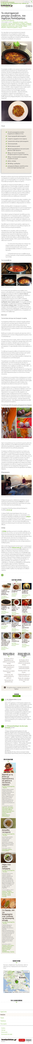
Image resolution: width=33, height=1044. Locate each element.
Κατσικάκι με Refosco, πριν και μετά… (24, 671)
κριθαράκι (28, 23)
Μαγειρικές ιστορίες (18, 22)
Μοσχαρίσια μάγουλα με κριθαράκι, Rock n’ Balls (16, 625)
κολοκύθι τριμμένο (7, 849)
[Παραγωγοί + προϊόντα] (16, 992)
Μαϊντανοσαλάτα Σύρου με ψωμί (6, 948)
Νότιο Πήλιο (10, 945)
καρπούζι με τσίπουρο (8, 811)
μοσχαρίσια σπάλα (6, 25)
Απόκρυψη (17, 696)
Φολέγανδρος (5, 816)
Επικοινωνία (4, 1032)
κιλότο (13, 25)
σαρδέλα (9, 891)
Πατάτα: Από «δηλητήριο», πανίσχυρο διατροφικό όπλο (24, 679)
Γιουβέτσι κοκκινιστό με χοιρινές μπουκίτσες (5, 592)
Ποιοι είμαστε (4, 1024)
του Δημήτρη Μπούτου (4, 626)
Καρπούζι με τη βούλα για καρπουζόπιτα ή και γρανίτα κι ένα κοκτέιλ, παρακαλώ (7, 779)
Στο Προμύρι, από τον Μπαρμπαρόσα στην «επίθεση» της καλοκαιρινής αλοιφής (14, 4)
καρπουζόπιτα (6, 815)
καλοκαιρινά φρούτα (7, 808)
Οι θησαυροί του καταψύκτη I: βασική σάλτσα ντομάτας (26, 609)
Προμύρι (4, 945)
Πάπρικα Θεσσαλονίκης (6, 951)
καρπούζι (4, 807)
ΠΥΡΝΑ (4, 531)
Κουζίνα (3, 598)
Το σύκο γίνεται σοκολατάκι (7, 2)
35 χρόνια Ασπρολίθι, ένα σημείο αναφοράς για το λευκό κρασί (8, 667)
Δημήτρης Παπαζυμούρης (8, 26)
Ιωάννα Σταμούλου (7, 946)
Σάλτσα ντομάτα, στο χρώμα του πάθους (16, 608)
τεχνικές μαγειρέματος (14, 23)
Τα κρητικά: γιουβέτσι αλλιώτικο (25, 591)
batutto (29, 25)
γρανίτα (4, 813)
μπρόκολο (4, 892)
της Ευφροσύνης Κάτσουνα (26, 595)
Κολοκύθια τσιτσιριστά (6, 831)
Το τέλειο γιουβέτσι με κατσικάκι (25, 641)
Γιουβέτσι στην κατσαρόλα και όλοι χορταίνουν (26, 625)
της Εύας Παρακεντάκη (25, 630)
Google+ (31, 6)
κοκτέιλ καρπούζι (6, 812)
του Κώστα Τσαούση (14, 594)
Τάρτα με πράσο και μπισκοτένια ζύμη (8, 680)
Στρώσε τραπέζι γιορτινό (6, 623)
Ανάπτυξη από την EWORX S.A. (22, 1040)
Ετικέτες (3, 1028)
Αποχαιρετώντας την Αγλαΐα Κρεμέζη (9, 671)
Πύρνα (20, 27)
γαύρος (4, 891)
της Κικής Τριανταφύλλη (7, 20)
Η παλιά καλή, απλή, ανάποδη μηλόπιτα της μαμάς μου (9, 676)
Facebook (29, 6)
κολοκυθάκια (5, 850)
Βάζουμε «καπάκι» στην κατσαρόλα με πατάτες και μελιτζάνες (5, 642)
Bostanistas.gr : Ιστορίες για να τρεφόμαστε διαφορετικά (7, 6)
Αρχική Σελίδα (4, 1011)
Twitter (27, 6)
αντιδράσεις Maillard (21, 25)
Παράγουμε (3, 1021)
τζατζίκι (12, 952)
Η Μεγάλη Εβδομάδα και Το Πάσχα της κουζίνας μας (24, 675)
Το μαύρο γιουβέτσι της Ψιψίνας (5, 608)
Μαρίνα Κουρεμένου (12, 27)
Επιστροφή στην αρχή (6, 1034)
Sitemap (3, 1030)
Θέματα (5, 787)
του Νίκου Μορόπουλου (4, 596)
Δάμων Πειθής (19, 26)
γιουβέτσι (22, 23)
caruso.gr (9, 510)
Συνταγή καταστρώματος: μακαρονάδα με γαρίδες (24, 667)
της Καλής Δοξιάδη (26, 613)
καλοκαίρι (10, 807)
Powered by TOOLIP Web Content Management (28, 1040)
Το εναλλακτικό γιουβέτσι (16, 590)
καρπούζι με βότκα (7, 809)
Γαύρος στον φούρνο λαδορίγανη (6, 866)
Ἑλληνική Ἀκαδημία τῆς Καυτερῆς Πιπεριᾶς (16, 726)
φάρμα (28, 516)
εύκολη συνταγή (6, 894)
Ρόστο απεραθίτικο (15, 640)
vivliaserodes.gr (16, 547)
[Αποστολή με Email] (2, 575)
